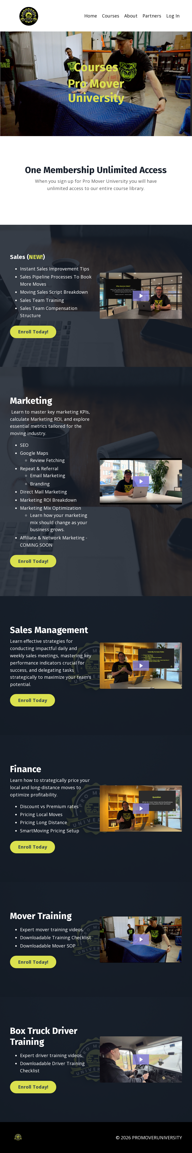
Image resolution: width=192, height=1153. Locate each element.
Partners (151, 16)
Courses (110, 16)
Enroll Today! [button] (33, 332)
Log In (173, 16)
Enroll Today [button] (32, 700)
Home (90, 16)
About (131, 16)
